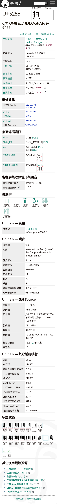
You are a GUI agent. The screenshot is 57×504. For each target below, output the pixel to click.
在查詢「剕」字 (17, 473)
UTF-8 (6, 111)
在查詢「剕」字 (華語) (19, 469)
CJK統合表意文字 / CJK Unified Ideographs (36, 40)
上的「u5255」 (19, 492)
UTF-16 (7, 116)
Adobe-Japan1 (10, 164)
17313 (40, 164)
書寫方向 (7, 73)
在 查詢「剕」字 (21, 484)
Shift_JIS (7, 142)
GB (4, 146)
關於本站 (20, 499)
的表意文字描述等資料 (25, 488)
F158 (46, 142)
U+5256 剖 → (47, 34)
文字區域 (7, 39)
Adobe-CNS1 (10, 154)
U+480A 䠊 (31, 229)
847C (40, 146)
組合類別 (7, 83)
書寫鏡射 (7, 78)
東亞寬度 (7, 87)
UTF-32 (7, 120)
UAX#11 (39, 87)
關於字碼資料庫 (34, 499)
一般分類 (7, 65)
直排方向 (7, 92)
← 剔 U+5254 (26, 34)
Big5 (5, 137)
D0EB (35, 137)
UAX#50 (39, 92)
